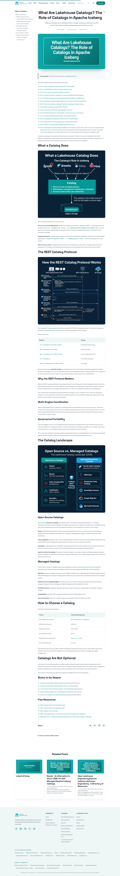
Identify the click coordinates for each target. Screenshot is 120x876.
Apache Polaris (42, 522)
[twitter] (16, 828)
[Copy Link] (104, 12)
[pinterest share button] (103, 725)
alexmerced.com (31, 872)
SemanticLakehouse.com (37, 855)
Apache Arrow (80, 828)
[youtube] (20, 828)
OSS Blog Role (49, 820)
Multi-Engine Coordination (24, 21)
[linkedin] (25, 828)
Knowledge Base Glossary (67, 817)
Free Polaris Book (65, 831)
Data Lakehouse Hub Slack (53, 865)
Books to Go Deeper (22, 37)
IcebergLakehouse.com (93, 852)
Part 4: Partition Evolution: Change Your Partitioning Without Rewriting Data (62, 95)
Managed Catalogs (21, 30)
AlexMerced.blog (60, 855)
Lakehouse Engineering (67, 825)
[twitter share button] (94, 725)
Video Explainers (65, 820)
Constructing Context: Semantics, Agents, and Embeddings (56, 689)
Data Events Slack (67, 865)
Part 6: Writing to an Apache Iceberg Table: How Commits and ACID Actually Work (63, 101)
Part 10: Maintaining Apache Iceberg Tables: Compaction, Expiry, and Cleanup (62, 113)
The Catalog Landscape (21, 26)
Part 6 (49, 130)
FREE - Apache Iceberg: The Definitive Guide (52, 705)
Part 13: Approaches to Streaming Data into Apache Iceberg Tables (58, 121)
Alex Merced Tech (39, 868)
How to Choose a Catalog (22, 32)
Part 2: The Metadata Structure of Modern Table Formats (56, 89)
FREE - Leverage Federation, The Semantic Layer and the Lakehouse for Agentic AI (63, 714)
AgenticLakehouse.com (22, 855)
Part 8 (39, 672)
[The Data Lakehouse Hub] (28, 815)
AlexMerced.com (19, 852)
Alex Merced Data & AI (53, 868)
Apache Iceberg (80, 825)
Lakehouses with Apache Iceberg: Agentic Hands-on (54, 686)
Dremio (61, 374)
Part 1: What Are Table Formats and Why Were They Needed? (57, 86)
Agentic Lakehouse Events (21, 865)
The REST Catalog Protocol (22, 16)
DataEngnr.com (49, 855)
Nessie (78, 823)
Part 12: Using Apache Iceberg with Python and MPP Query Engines (59, 118)
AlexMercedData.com (79, 852)
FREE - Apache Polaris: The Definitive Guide (52, 708)
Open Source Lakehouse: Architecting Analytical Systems (56, 694)
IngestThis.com (83, 855)
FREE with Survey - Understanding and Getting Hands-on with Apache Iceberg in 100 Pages (65, 717)
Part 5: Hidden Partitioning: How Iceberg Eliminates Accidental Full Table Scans (62, 98)
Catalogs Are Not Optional (22, 35)
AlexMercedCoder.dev (66, 852)
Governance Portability (23, 23)
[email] (34, 828)
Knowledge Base (43, 3)
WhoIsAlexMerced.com (32, 852)
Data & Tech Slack (78, 865)
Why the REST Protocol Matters (25, 19)
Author (64, 3)
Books (56, 852)
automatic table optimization (85, 567)
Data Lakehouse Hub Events (37, 865)
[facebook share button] (90, 725)
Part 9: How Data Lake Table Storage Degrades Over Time (56, 110)
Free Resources (21, 39)
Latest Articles (23, 776)
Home (30, 3)
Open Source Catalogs (22, 28)
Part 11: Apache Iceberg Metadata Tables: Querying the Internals (58, 116)
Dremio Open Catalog (44, 567)
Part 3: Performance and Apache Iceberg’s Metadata (54, 92)
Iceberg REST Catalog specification (50, 328)
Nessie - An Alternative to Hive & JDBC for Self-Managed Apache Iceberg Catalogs (59, 780)
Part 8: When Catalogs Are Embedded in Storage (53, 107)
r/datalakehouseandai (91, 865)
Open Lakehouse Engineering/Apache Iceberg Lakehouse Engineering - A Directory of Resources (90, 781)
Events (47, 817)
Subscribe (101, 3)
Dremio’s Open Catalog (91, 527)
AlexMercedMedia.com (46, 852)
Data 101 (63, 823)
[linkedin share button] (99, 725)
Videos (52, 3)
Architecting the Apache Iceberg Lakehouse (52, 683)
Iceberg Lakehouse (71, 76)
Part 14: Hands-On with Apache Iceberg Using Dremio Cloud (57, 124)
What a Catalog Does (21, 14)
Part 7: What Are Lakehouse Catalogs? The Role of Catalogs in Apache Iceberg (62, 104)
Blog (35, 3)
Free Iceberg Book (65, 828)
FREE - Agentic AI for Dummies (49, 711)
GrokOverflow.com (72, 855)
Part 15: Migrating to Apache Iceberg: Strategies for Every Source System (60, 127)
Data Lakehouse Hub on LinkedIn (24, 868)
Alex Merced (83, 29)
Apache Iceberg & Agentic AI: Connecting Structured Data (56, 692)
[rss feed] (29, 828)
